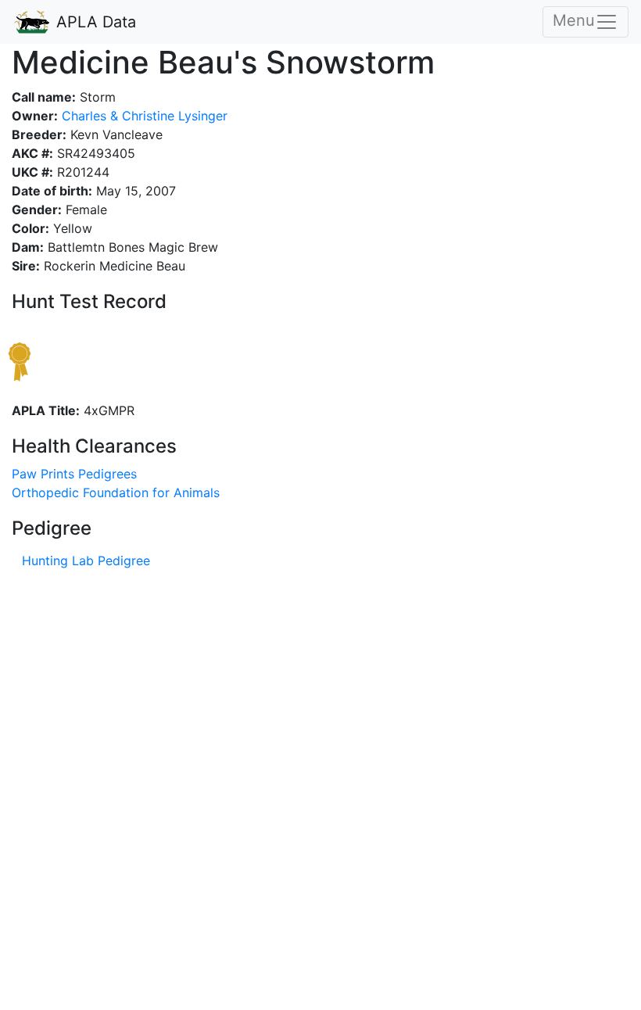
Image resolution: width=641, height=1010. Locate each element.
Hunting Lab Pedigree (86, 560)
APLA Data (94, 22)
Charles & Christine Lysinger (142, 116)
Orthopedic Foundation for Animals (116, 492)
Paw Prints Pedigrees (74, 474)
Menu (574, 20)
